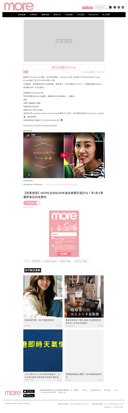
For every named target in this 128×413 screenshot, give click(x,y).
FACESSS (36, 261)
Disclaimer (107, 407)
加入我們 (106, 15)
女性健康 (69, 15)
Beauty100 (93, 15)
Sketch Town (65, 261)
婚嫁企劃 (45, 15)
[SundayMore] (19, 6)
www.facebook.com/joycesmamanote (61, 184)
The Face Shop (81, 261)
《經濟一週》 (62, 392)
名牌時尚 (33, 15)
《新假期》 (76, 390)
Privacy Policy (118, 407)
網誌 (25, 72)
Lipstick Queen (50, 261)
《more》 (116, 390)
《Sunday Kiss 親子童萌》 (48, 392)
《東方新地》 (107, 390)
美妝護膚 (22, 15)
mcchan (27, 326)
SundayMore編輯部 (88, 72)
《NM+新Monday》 (95, 390)
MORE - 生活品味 (30, 380)
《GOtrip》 (84, 390)
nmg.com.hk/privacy (60, 241)
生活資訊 (81, 15)
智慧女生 (57, 15)
